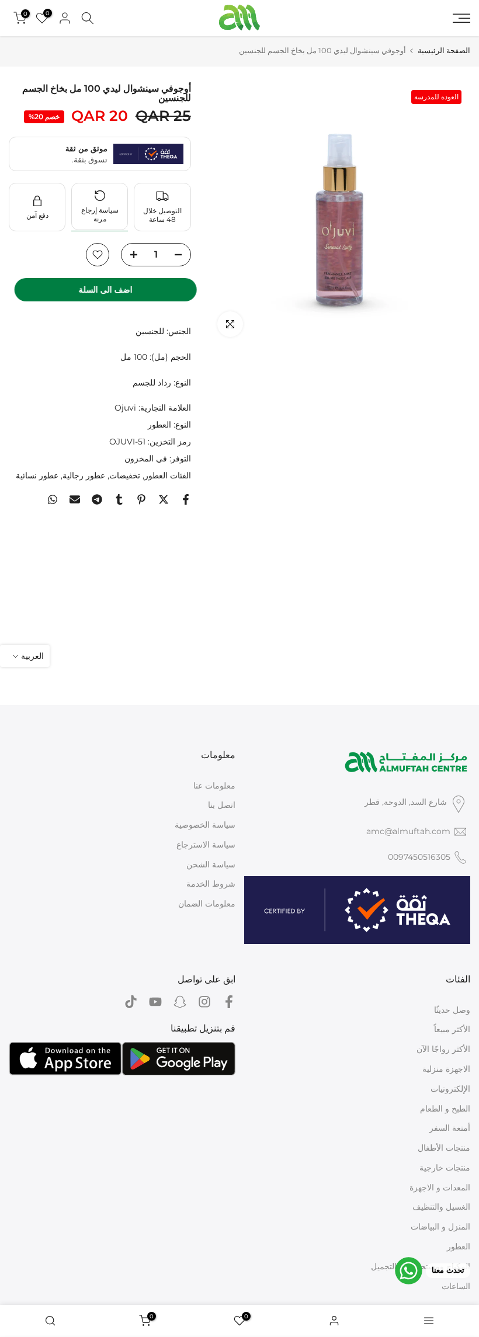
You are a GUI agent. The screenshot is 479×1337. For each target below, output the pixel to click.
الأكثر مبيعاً (452, 1029)
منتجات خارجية (444, 1167)
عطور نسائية (37, 475)
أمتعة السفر (449, 1128)
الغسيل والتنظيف (441, 1206)
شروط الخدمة (210, 883)
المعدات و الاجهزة (439, 1187)
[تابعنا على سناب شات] (179, 1002)
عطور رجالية (84, 475)
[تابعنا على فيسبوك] (229, 1002)
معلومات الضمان (206, 903)
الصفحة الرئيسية (444, 50)
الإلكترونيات (450, 1089)
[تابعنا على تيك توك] (130, 1002)
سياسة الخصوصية (205, 824)
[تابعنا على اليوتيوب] (155, 1002)
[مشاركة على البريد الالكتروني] (75, 499)
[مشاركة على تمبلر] (119, 499)
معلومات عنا (214, 785)
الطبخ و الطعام (445, 1108)
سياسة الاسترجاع (205, 844)
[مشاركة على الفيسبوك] (186, 499)
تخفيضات (124, 475)
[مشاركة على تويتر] (163, 499)
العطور (159, 424)
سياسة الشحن (210, 864)
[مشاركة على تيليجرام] (97, 499)
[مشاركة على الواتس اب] (52, 499)
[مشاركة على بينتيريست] (141, 499)
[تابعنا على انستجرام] (204, 1002)
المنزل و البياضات (440, 1226)
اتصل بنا (221, 805)
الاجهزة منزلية (446, 1069)
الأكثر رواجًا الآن (443, 1049)
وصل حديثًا (452, 1010)
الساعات (456, 1286)
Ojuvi (125, 407)
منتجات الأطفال (444, 1147)
